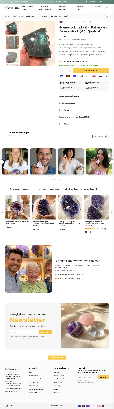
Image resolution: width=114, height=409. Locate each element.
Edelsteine (62, 6)
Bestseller (44, 6)
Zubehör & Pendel (44, 9)
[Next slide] (111, 212)
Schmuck (80, 6)
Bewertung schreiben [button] (99, 136)
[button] (52, 43)
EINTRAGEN (45, 332)
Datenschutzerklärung (36, 379)
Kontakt (56, 392)
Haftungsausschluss (36, 389)
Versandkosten (34, 386)
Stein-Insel (8, 381)
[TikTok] (7, 406)
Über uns (56, 372)
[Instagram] (11, 406)
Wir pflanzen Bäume (60, 379)
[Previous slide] (3, 212)
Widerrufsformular (57, 357)
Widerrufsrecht (34, 375)
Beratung (57, 386)
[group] (12, 28)
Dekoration (27, 9)
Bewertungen (58, 382)
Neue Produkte (27, 6)
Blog (79, 9)
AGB (30, 372)
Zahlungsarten (34, 382)
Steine (97, 6)
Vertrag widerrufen (35, 396)
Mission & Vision (59, 375)
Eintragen (103, 377)
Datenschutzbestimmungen (86, 382)
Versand (78, 39)
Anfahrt (56, 389)
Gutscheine (62, 9)
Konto (56, 396)
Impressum (33, 392)
